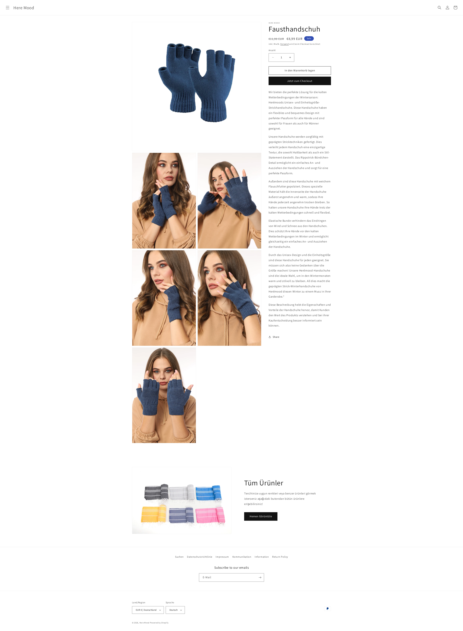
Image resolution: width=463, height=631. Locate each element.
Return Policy (280, 556)
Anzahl (272, 50)
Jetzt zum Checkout (299, 81)
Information (262, 556)
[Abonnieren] (260, 577)
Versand (284, 44)
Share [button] (276, 337)
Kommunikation (241, 556)
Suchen (179, 556)
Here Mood (144, 622)
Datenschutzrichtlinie (199, 556)
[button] (8, 8)
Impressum (222, 556)
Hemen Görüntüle (261, 516)
